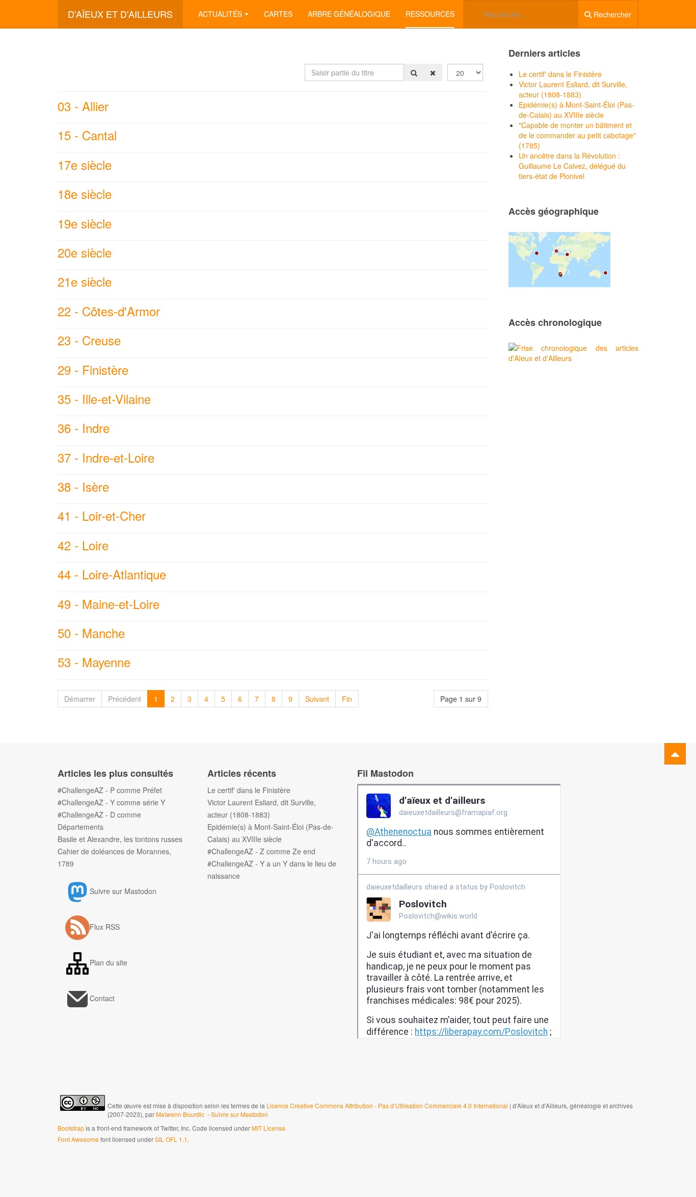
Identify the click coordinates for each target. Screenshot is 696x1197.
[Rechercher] (414, 72)
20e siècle (85, 252)
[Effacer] (432, 72)
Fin (347, 699)
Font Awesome (78, 1139)
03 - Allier (83, 106)
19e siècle (85, 223)
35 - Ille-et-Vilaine (104, 399)
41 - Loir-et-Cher (102, 515)
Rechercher (611, 14)
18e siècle (85, 193)
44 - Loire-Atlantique (112, 574)
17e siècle (85, 164)
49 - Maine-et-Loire (108, 604)
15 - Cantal (87, 135)
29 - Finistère (93, 369)
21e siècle (85, 281)
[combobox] (521, 14)
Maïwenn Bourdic (180, 1114)
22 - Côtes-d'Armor (109, 311)
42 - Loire (83, 545)
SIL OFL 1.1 (171, 1139)
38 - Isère (83, 486)
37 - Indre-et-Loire (106, 457)
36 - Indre (84, 428)
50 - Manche (91, 633)
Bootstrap (71, 1128)
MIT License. (269, 1128)
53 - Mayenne (94, 662)
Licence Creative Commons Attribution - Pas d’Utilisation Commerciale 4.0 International (388, 1105)
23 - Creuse (89, 340)
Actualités (220, 14)
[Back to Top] (675, 754)
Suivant (317, 699)
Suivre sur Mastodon (239, 1114)
